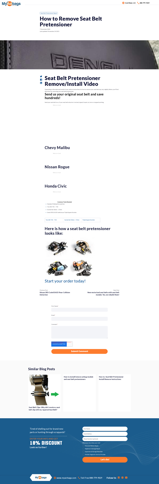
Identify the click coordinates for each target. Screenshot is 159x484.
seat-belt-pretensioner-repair (49, 13)
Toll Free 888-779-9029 (91, 478)
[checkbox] (105, 450)
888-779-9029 (144, 3)
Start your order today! (65, 281)
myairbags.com (130, 3)
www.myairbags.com (66, 478)
